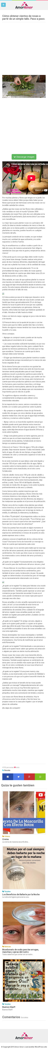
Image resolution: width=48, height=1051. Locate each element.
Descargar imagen (25, 156)
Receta (7, 770)
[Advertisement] (24, 47)
